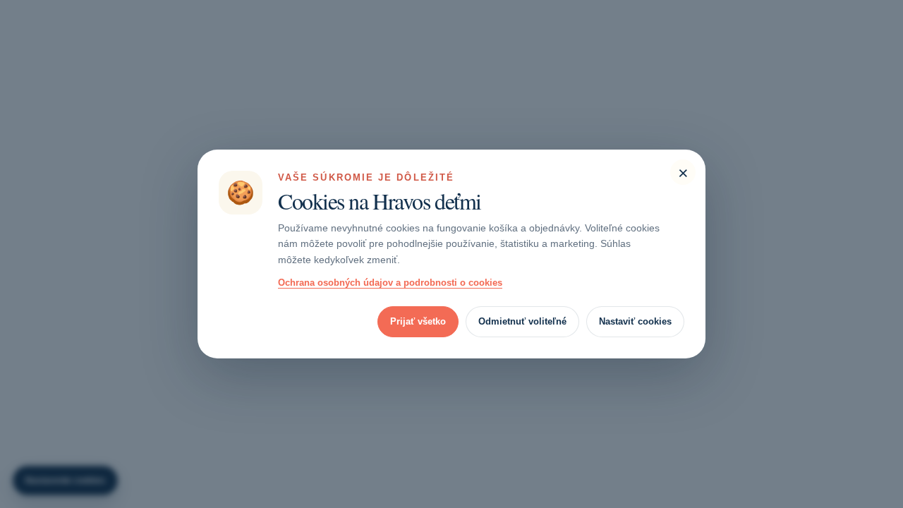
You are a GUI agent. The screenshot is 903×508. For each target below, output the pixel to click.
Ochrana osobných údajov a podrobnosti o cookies (390, 282)
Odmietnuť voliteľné (522, 321)
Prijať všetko (418, 321)
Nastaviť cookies (635, 321)
